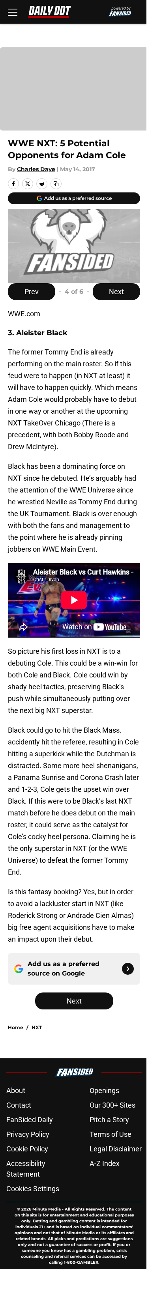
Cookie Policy (27, 1149)
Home (15, 1027)
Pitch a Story (109, 1120)
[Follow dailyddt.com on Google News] (128, 969)
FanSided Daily (29, 1120)
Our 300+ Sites (112, 1105)
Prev (31, 291)
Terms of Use (110, 1134)
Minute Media (46, 1209)
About (15, 1090)
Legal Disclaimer (116, 1149)
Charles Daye (36, 169)
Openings (104, 1090)
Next (116, 291)
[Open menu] (12, 12)
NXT (37, 1027)
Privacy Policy (27, 1134)
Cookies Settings (32, 1189)
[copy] (56, 183)
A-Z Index (105, 1163)
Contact (18, 1105)
